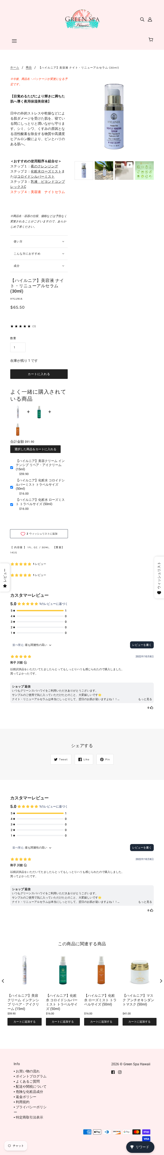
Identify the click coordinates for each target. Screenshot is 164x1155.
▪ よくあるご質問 (27, 1081)
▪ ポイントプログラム (30, 1076)
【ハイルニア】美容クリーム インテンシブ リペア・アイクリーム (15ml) (40, 465)
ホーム (14, 67)
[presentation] (3, 981)
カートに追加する (24, 1021)
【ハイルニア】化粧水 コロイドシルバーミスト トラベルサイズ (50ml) (40, 484)
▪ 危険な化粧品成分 (28, 1092)
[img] (142, 19)
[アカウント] (150, 19)
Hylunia (16, 298)
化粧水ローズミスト (46, 171)
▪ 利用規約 (21, 1102)
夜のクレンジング (44, 166)
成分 (17, 265)
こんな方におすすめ (27, 253)
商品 (29, 67)
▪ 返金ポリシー (25, 1097)
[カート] (151, 40)
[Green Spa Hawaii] (82, 19)
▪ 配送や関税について (30, 1087)
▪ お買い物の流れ (27, 1071)
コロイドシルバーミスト (36, 176)
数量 (13, 338)
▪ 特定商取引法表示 (28, 1117)
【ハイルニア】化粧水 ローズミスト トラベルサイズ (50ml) (40, 502)
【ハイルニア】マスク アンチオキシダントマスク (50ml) (138, 1000)
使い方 (18, 241)
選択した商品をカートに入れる (35, 449)
